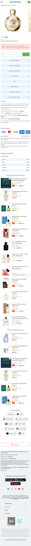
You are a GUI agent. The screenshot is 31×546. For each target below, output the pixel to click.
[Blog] (23, 489)
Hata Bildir (16, 445)
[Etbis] (11, 521)
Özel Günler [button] (8, 513)
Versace (2, 39)
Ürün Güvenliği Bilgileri (25, 136)
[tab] (15, 503)
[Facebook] (8, 489)
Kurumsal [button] (7, 507)
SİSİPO (3, 37)
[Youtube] (19, 489)
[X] (12, 489)
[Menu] (1, 2)
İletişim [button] (6, 510)
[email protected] (14, 454)
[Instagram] (15, 489)
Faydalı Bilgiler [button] (8, 503)
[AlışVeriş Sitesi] (29, 2)
